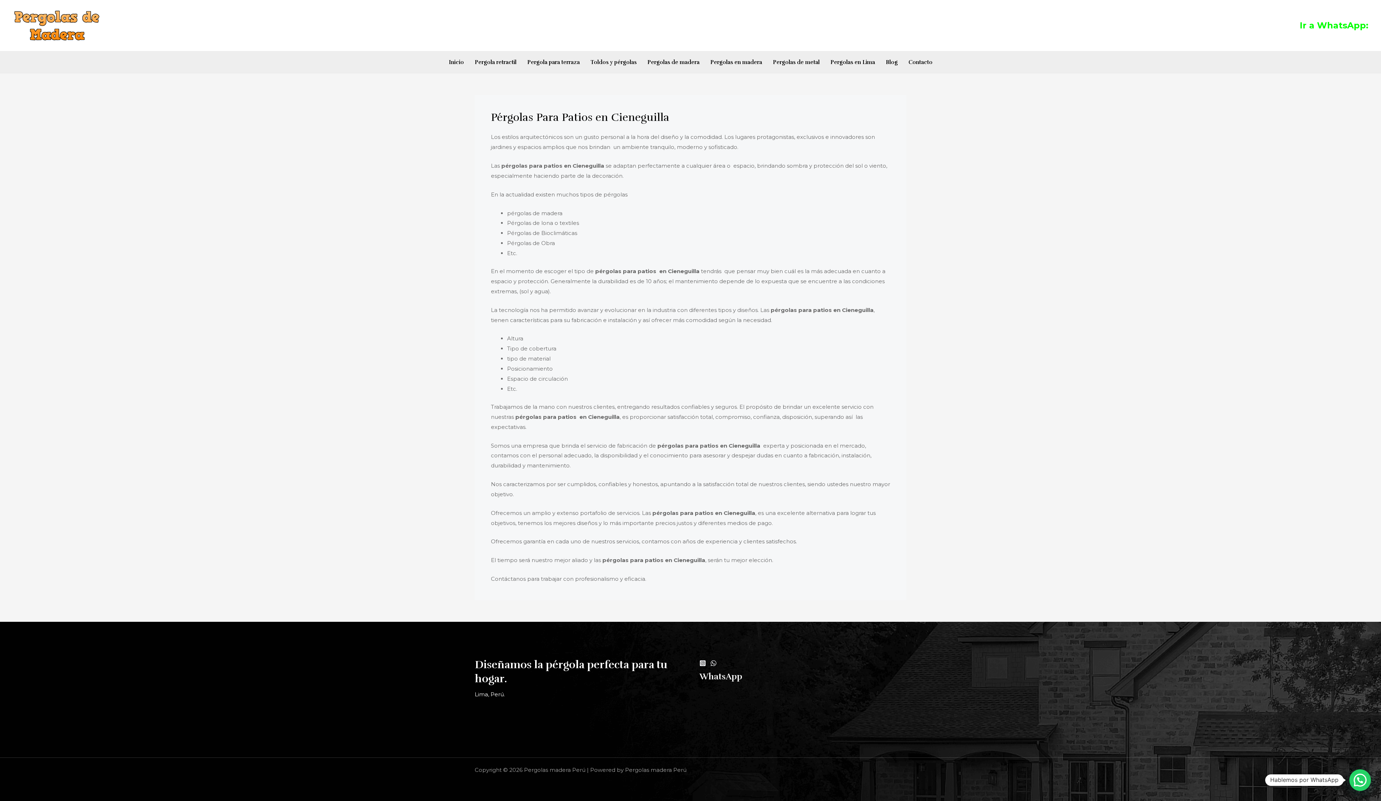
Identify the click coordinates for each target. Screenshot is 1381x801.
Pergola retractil (495, 62)
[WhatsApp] (713, 663)
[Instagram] (702, 663)
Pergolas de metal (796, 62)
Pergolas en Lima (852, 62)
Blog (892, 62)
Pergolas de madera (673, 62)
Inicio (456, 62)
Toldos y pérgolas (614, 62)
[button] (1360, 780)
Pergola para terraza (553, 62)
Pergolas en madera (736, 62)
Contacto (920, 62)
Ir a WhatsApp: (1334, 25)
